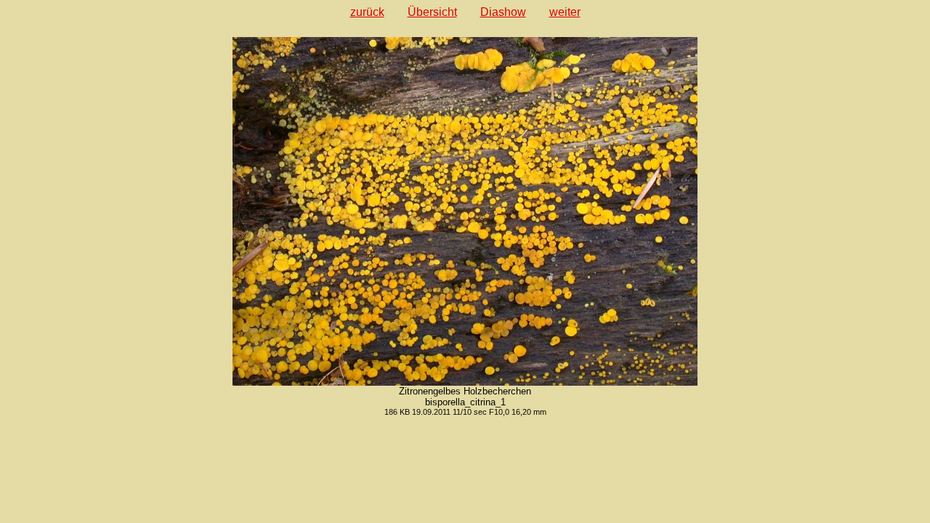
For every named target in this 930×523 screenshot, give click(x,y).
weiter (565, 12)
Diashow (503, 12)
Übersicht (432, 12)
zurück (367, 12)
